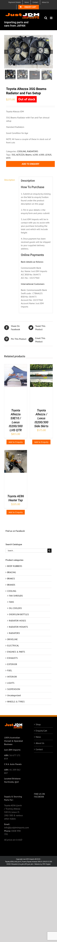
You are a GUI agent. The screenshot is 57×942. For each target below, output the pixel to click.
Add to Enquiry (30, 164)
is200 (35, 154)
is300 (41, 154)
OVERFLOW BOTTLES (19, 614)
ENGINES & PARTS (16, 651)
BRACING (11, 572)
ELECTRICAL (13, 645)
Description (9, 179)
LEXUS (48, 154)
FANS (11, 601)
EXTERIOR (12, 664)
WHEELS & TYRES (16, 701)
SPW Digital (46, 864)
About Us (40, 743)
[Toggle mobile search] (45, 17)
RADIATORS (32, 151)
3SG (13, 154)
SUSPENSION (13, 689)
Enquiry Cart (41, 730)
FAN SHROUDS (16, 595)
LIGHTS (10, 682)
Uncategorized (14, 695)
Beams (28, 154)
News (38, 736)
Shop (38, 724)
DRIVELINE (12, 639)
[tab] (10, 180)
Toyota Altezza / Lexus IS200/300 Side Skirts (41, 418)
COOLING (21, 151)
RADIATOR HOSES (17, 620)
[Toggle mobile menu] (51, 17)
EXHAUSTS (12, 658)
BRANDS (11, 584)
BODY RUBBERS (14, 566)
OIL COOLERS (15, 608)
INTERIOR (12, 676)
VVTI (8, 158)
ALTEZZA (20, 154)
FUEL (9, 670)
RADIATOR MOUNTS (18, 626)
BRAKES (11, 578)
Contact (39, 749)
